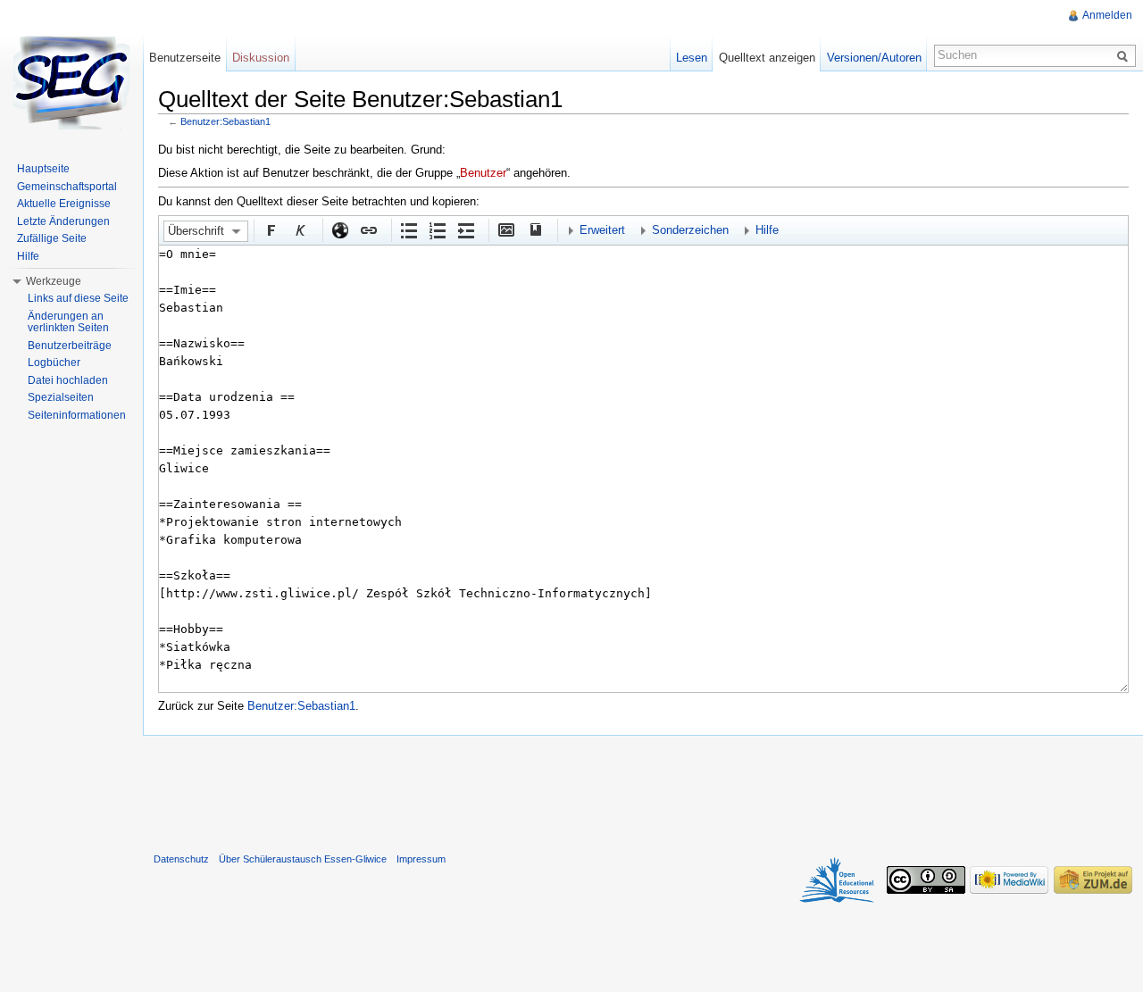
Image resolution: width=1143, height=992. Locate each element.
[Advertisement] (643, 790)
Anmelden (1107, 15)
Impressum (421, 859)
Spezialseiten (61, 397)
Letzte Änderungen (63, 221)
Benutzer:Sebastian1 (225, 121)
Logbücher (54, 362)
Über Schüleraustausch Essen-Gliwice (303, 859)
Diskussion (260, 57)
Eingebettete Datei (505, 229)
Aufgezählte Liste (408, 229)
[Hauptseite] (71, 80)
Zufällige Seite (52, 238)
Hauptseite (43, 169)
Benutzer (483, 172)
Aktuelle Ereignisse (64, 203)
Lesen (691, 57)
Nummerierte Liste (436, 229)
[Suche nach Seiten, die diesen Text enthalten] (1125, 55)
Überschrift (196, 231)
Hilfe (767, 230)
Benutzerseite (185, 57)
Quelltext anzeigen (767, 57)
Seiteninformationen (77, 415)
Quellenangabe (534, 229)
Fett (270, 229)
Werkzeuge (53, 281)
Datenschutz (181, 859)
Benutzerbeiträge (70, 345)
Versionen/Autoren (874, 57)
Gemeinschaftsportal (67, 186)
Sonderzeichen (690, 230)
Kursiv (299, 229)
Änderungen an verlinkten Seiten (68, 322)
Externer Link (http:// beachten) (339, 229)
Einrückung (465, 229)
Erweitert (602, 230)
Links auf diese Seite (78, 298)
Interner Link (368, 229)
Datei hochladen (68, 380)
